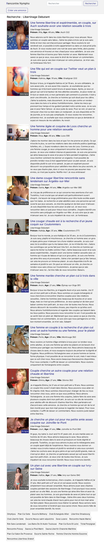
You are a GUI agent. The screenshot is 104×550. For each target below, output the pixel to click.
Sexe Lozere (61, 519)
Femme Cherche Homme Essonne (71, 534)
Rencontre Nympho (18, 3)
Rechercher (90, 3)
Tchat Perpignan (88, 524)
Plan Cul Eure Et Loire (68, 524)
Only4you (11, 514)
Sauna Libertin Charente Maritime (61, 529)
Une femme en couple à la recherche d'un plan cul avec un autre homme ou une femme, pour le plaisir (62, 329)
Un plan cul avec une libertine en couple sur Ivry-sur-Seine (61, 467)
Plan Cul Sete (24, 514)
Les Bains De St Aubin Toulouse (42, 524)
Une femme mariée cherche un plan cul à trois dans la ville (62, 277)
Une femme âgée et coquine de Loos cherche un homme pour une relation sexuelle (61, 128)
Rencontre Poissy (15, 529)
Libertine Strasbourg (80, 514)
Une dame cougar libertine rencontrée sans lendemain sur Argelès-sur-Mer (57, 179)
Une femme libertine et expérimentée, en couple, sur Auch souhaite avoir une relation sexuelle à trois (63, 24)
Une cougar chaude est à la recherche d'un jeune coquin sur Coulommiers (61, 222)
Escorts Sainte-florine (44, 534)
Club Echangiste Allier (59, 514)
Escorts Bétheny (39, 514)
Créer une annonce (17, 10)
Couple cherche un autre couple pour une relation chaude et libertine (61, 372)
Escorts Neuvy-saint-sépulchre (40, 519)
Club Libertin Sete (15, 519)
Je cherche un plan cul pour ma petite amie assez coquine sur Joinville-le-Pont (61, 421)
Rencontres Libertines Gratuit (20, 539)
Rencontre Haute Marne (80, 519)
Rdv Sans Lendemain (16, 524)
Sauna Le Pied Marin (34, 529)
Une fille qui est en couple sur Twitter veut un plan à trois (63, 70)
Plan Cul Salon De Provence (19, 534)
